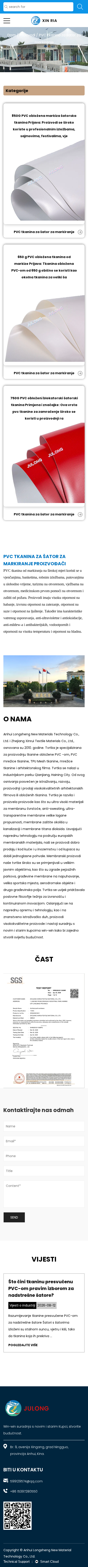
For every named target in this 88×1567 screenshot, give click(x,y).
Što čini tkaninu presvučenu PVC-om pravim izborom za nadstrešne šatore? (41, 1288)
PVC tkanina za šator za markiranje (44, 232)
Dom (11, 35)
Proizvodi (27, 35)
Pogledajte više (23, 1345)
